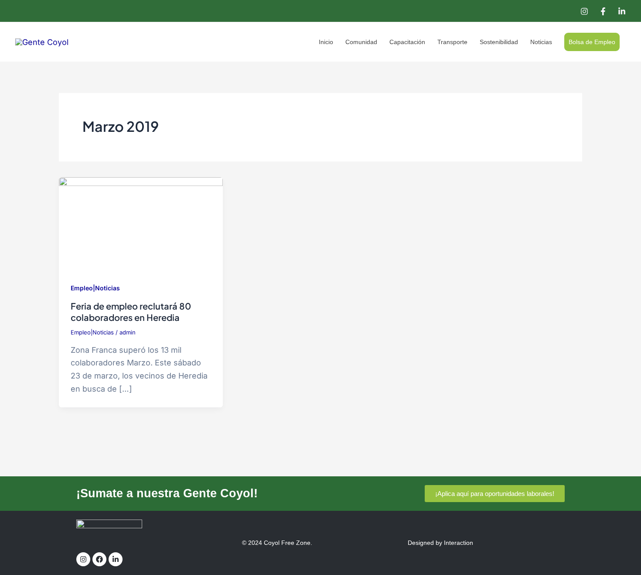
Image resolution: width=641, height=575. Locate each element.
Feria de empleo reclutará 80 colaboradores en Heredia (131, 311)
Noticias (541, 41)
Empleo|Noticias (95, 288)
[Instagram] (584, 11)
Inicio (326, 41)
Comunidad (361, 41)
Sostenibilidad (499, 41)
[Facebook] (603, 11)
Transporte (452, 41)
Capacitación (407, 41)
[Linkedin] (622, 11)
